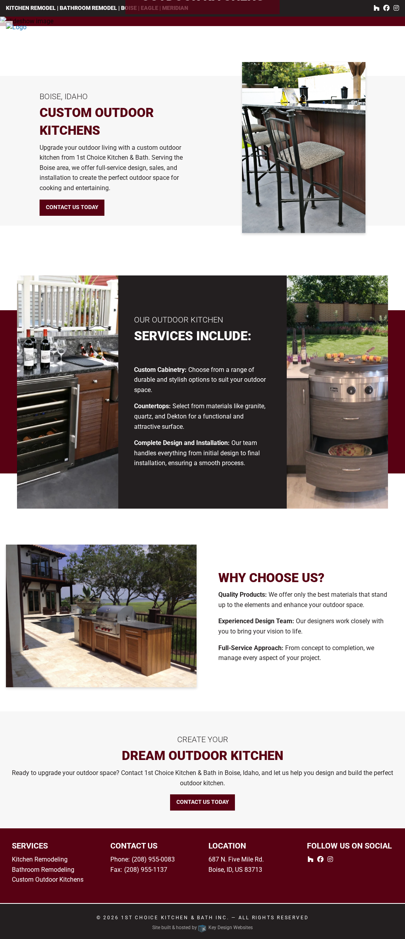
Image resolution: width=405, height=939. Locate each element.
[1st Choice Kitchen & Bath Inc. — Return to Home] (50, 27)
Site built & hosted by (202, 927)
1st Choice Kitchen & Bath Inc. (175, 917)
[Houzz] (376, 8)
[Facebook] (386, 8)
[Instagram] (396, 8)
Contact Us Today (72, 207)
